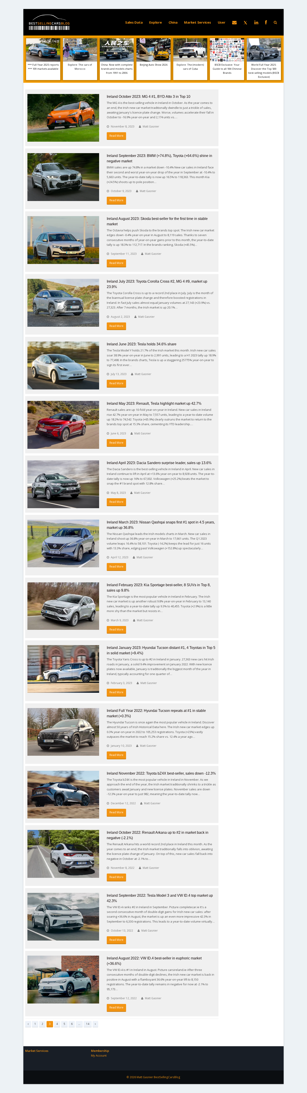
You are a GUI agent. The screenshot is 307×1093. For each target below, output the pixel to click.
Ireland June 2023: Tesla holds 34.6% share (141, 344)
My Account (99, 1055)
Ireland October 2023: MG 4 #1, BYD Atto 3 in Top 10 (148, 96)
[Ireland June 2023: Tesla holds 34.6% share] (63, 365)
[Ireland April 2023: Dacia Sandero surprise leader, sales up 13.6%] (63, 484)
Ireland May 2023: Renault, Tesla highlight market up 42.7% (154, 403)
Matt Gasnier (151, 126)
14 (89, 1024)
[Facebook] (266, 22)
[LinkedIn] (256, 22)
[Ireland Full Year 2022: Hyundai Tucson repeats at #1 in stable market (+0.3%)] (63, 732)
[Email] (234, 22)
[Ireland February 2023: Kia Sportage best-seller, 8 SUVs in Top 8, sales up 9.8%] (63, 606)
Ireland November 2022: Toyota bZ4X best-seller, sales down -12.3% (161, 773)
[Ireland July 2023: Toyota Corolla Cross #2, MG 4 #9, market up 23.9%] (63, 303)
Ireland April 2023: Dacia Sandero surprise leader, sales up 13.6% (159, 463)
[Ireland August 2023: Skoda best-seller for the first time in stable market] (63, 240)
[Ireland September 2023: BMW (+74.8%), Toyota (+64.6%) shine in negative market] (63, 177)
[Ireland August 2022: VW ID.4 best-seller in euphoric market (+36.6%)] (63, 980)
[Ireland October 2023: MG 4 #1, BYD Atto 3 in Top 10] (63, 118)
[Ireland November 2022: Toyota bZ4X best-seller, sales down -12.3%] (63, 794)
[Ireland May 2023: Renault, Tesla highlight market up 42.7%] (63, 425)
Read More (116, 136)
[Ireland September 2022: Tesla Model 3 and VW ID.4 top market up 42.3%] (63, 917)
